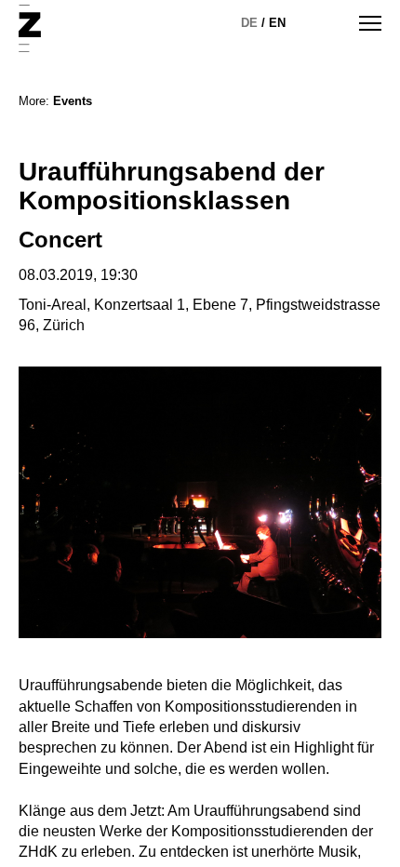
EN (277, 23)
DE (249, 23)
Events (72, 101)
